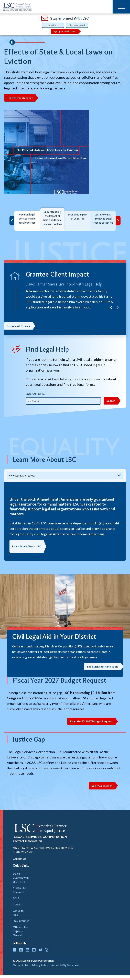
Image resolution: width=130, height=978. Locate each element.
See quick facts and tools (102, 666)
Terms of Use (20, 965)
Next (118, 220)
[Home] (17, 7)
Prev (11, 220)
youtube (34, 950)
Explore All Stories (18, 326)
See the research (101, 785)
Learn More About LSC (26, 546)
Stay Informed (21, 920)
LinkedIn (27, 950)
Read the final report (20, 97)
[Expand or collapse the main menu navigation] (121, 6)
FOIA (16, 898)
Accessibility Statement (65, 965)
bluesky (40, 950)
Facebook (14, 950)
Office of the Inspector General (20, 931)
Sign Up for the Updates (64, 31)
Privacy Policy (39, 965)
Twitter (21, 950)
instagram (46, 950)
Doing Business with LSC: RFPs (21, 877)
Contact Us (19, 858)
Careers (17, 904)
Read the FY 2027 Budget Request (91, 721)
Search (110, 400)
